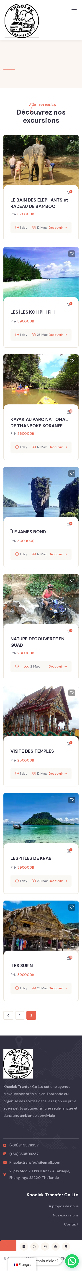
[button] (72, 1261)
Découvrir (56, 228)
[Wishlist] (71, 141)
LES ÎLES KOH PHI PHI (32, 312)
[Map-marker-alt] (66, 1246)
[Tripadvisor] (55, 1246)
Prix (13, 214)
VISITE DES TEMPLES (32, 751)
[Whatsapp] (34, 1246)
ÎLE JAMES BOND (28, 532)
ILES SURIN (21, 965)
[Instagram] (45, 1246)
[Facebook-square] (24, 1246)
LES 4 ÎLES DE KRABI (31, 858)
